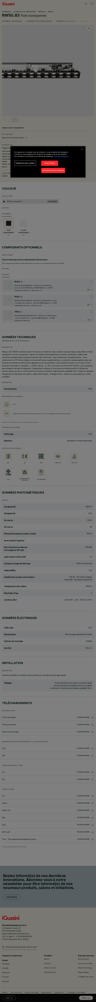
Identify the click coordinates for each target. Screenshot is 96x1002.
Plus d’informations (61, 156)
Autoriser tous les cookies (53, 170)
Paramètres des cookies (25, 163)
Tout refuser (50, 163)
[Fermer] (82, 149)
